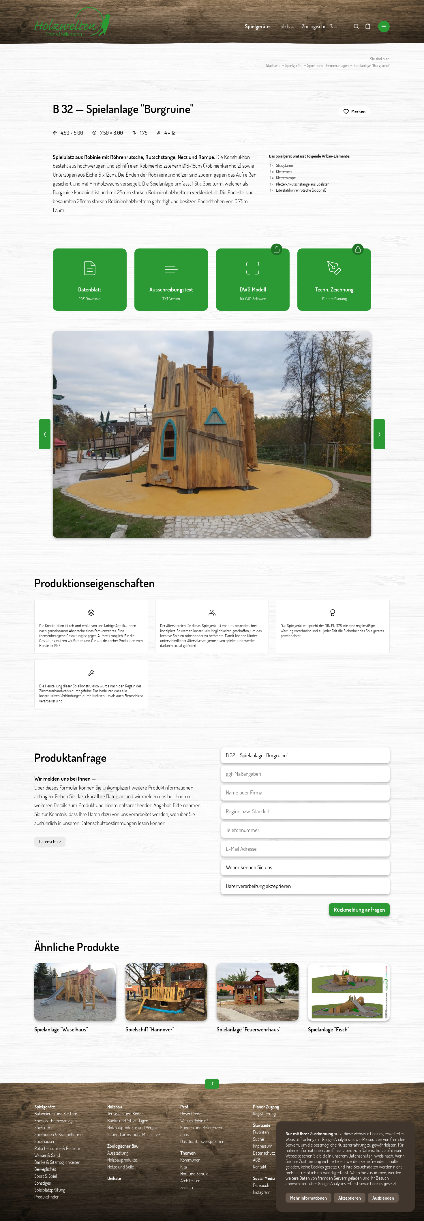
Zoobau (186, 1187)
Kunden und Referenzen (201, 1127)
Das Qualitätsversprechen (202, 1141)
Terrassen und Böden (125, 1113)
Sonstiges (42, 1183)
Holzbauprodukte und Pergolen (134, 1127)
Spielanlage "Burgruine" (372, 65)
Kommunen (190, 1160)
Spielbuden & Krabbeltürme (58, 1134)
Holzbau (285, 26)
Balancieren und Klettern (55, 1113)
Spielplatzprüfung (49, 1190)
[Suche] (356, 26)
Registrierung (264, 1113)
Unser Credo (190, 1113)
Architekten (190, 1180)
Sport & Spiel (45, 1176)
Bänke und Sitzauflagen (127, 1120)
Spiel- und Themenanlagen (328, 65)
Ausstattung (117, 1153)
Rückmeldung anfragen (359, 909)
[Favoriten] (368, 26)
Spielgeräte (257, 26)
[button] (354, 112)
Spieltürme (43, 1127)
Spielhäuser (44, 1141)
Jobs (184, 1134)
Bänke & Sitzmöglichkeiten (57, 1162)
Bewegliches (45, 1169)
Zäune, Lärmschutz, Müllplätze (133, 1134)
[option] (212, 434)
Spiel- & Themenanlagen (55, 1120)
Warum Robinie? (194, 1120)
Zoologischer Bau (319, 26)
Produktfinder (46, 1197)
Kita (183, 1167)
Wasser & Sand (47, 1155)
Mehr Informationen (308, 1198)
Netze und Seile (120, 1167)
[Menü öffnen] (384, 26)
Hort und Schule (194, 1173)
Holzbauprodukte (122, 1160)
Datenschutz (50, 841)
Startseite (273, 65)
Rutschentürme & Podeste (57, 1148)
